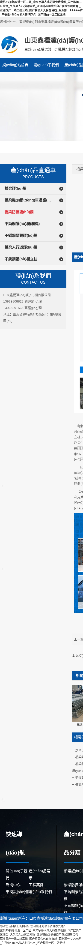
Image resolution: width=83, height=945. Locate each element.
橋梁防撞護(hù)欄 (19, 212)
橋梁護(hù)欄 (15, 188)
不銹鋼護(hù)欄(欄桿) (22, 224)
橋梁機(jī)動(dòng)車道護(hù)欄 (29, 200)
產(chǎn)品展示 (39, 874)
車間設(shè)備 (17, 892)
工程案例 (36, 885)
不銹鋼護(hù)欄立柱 (21, 259)
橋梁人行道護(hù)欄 (21, 247)
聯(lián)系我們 (40, 892)
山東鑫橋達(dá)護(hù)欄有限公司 (10, 44)
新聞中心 (13, 885)
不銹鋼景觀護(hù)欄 (21, 235)
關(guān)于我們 (46, 65)
